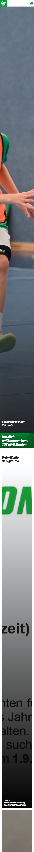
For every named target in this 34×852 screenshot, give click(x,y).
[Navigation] (31, 3)
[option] (17, 220)
